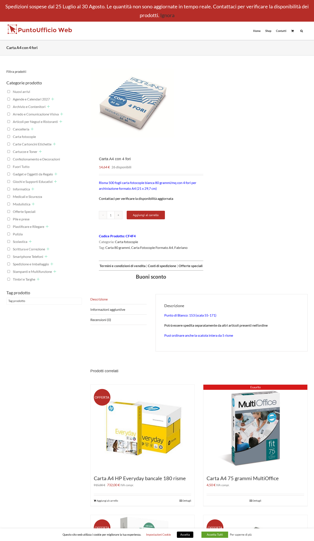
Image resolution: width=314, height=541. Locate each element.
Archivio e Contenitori (29, 107)
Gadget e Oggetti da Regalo (33, 174)
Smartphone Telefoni (28, 256)
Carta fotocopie (126, 242)
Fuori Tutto (21, 166)
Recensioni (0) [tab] (100, 320)
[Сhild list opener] (52, 99)
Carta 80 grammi (117, 247)
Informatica (21, 189)
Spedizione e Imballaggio (31, 264)
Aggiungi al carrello (146, 215)
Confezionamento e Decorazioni (36, 159)
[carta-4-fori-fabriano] (142, 102)
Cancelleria (21, 129)
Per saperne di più (241, 534)
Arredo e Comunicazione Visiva (36, 114)
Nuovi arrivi (21, 92)
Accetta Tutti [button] (215, 534)
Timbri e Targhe (24, 279)
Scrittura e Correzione (29, 249)
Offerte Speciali (24, 211)
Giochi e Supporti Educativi (33, 181)
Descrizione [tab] (99, 299)
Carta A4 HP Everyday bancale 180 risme (140, 478)
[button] (301, 31)
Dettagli (186, 500)
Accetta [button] (185, 534)
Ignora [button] (167, 15)
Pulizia (18, 234)
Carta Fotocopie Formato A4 (152, 247)
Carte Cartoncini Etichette (32, 144)
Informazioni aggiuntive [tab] (107, 309)
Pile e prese (21, 219)
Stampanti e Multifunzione (32, 271)
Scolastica (20, 241)
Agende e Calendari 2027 (31, 99)
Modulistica (21, 204)
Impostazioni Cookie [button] (158, 534)
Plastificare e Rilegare (28, 226)
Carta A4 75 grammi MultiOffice (243, 478)
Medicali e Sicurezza (27, 196)
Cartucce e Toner (25, 151)
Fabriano (181, 247)
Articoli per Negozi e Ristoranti (35, 122)
